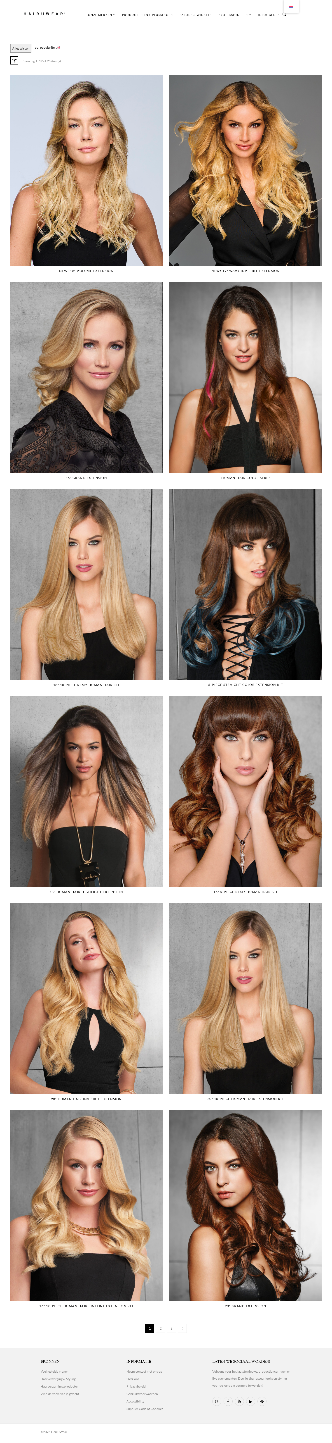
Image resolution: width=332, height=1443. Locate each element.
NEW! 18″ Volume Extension (86, 271)
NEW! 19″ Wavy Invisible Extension (245, 271)
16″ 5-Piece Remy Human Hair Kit (245, 892)
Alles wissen (20, 48)
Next (182, 1328)
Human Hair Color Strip (245, 478)
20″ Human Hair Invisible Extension (86, 1099)
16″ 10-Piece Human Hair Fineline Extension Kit (86, 1306)
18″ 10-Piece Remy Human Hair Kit (86, 685)
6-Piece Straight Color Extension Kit (245, 685)
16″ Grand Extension (86, 478)
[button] (284, 15)
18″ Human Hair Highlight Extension (86, 892)
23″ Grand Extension (246, 1306)
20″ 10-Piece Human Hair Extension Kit (245, 1099)
